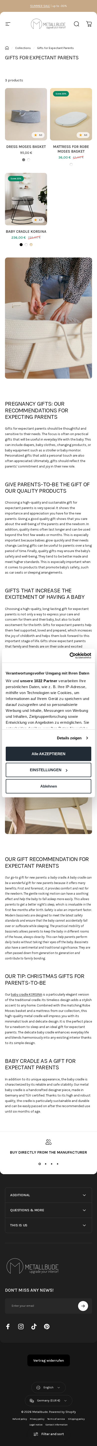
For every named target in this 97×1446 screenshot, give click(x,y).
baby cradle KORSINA (26, 994)
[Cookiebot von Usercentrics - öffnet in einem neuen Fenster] (69, 656)
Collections (23, 48)
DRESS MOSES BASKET (26, 146)
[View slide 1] (40, 1164)
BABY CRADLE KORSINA (26, 231)
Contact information (57, 1424)
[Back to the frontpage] (7, 48)
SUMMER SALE (40, 6)
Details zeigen (69, 738)
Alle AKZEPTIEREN (48, 753)
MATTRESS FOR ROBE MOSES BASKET (71, 149)
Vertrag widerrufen (48, 1360)
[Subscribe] (83, 1306)
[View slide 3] (51, 1164)
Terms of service (56, 1419)
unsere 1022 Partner (38, 681)
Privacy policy (37, 1419)
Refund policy (19, 1419)
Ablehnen (48, 786)
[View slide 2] (45, 1164)
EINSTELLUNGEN (45, 770)
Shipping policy (76, 1419)
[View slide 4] (57, 1164)
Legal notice (36, 1424)
